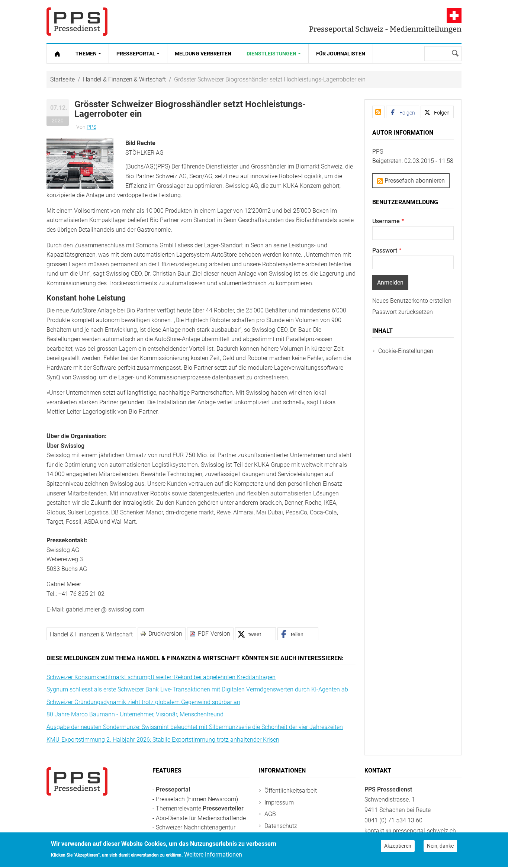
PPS (91, 127)
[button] (79, 163)
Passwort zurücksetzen (402, 311)
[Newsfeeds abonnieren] (378, 112)
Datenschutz (280, 825)
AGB (270, 814)
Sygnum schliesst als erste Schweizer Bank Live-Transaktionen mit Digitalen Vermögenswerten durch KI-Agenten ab (197, 689)
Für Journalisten (340, 54)
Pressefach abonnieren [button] (414, 180)
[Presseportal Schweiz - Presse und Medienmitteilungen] (76, 21)
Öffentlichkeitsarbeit (290, 790)
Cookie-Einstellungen (405, 350)
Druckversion (165, 633)
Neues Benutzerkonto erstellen (411, 300)
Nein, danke (440, 846)
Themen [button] (86, 54)
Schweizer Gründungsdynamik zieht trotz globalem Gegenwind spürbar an (143, 702)
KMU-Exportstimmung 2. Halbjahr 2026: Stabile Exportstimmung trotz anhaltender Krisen (162, 739)
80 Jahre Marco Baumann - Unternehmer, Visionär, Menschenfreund (135, 714)
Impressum (279, 802)
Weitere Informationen (213, 854)
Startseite (62, 79)
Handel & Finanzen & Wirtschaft (124, 79)
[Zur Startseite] (57, 53)
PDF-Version (214, 633)
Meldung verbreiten (203, 54)
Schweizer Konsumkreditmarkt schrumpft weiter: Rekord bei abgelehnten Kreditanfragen (161, 677)
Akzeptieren (397, 846)
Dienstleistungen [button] (271, 54)
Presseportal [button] (135, 54)
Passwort (384, 250)
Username (386, 221)
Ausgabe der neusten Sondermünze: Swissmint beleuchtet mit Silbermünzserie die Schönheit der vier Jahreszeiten (194, 726)
